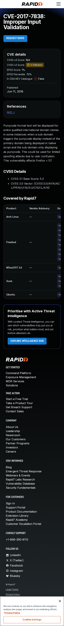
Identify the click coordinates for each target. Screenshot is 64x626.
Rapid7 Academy (17, 519)
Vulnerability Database (20, 483)
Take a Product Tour (19, 403)
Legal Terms (12, 589)
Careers (11, 451)
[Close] (60, 601)
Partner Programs (17, 443)
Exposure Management (21, 377)
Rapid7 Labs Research (20, 479)
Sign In (10, 503)
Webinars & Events (18, 475)
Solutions (12, 385)
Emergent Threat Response (23, 471)
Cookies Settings (32, 619)
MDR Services (15, 381)
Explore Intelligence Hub (27, 341)
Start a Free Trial (17, 399)
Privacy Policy (13, 594)
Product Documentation (21, 511)
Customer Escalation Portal (23, 524)
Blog (9, 467)
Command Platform (18, 373)
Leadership (13, 431)
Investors (12, 447)
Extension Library (17, 515)
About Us (12, 427)
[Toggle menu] (58, 4)
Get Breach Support (19, 407)
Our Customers (16, 439)
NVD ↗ (11, 112)
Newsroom (13, 435)
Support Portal (15, 507)
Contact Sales (15, 411)
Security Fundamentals (20, 487)
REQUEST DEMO (15, 38)
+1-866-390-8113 (17, 539)
